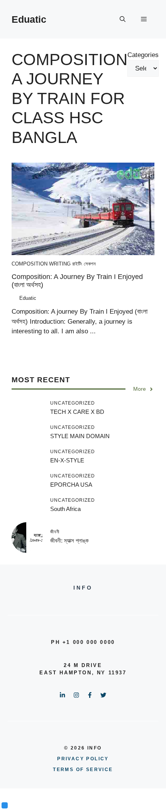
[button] (122, 19)
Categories (143, 55)
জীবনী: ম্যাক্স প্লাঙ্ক (69, 540)
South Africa (65, 509)
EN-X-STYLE (67, 460)
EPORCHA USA (71, 484)
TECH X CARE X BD (77, 411)
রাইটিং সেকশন (84, 264)
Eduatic (29, 19)
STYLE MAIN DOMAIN (80, 436)
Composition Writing (41, 264)
